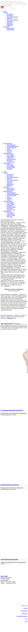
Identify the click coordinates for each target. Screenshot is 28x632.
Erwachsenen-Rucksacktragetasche (12, 410)
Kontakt (25, 608)
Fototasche (10, 318)
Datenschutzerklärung (22, 616)
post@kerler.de (4, 580)
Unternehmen (24, 611)
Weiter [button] (2, 7)
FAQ (26, 619)
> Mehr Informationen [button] (6, 5)
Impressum (24, 613)
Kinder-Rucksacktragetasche (10, 485)
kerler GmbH (4, 576)
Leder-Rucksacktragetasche (9, 559)
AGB (26, 621)
